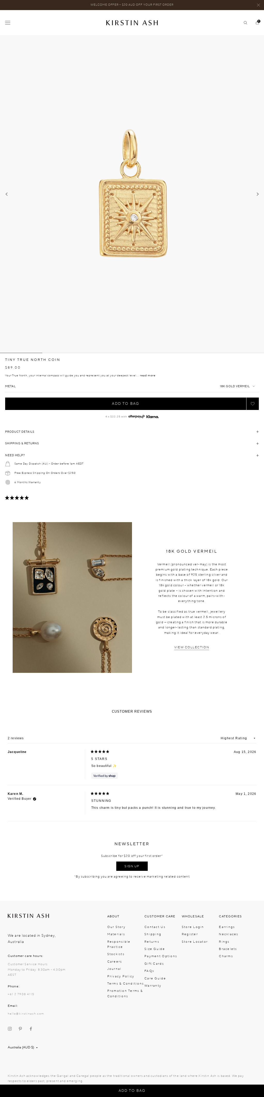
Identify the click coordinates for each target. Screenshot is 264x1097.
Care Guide (155, 978)
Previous (6, 194)
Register (190, 934)
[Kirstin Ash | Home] (132, 22)
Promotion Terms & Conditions (125, 993)
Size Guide (154, 949)
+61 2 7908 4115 (21, 994)
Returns (151, 942)
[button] (253, 404)
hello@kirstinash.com (26, 1014)
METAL (10, 386)
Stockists (116, 954)
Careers (114, 961)
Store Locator (195, 942)
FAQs (149, 971)
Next (257, 194)
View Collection (191, 647)
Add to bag (125, 403)
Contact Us (155, 927)
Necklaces (228, 934)
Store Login (193, 927)
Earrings (227, 927)
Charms (226, 956)
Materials (116, 934)
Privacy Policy (121, 976)
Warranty (152, 986)
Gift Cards (154, 964)
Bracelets (228, 949)
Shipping (152, 934)
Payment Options (160, 956)
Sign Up (132, 866)
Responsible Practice (119, 944)
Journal (114, 969)
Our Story (116, 927)
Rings (224, 942)
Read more (147, 375)
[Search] (243, 23)
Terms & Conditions (125, 983)
